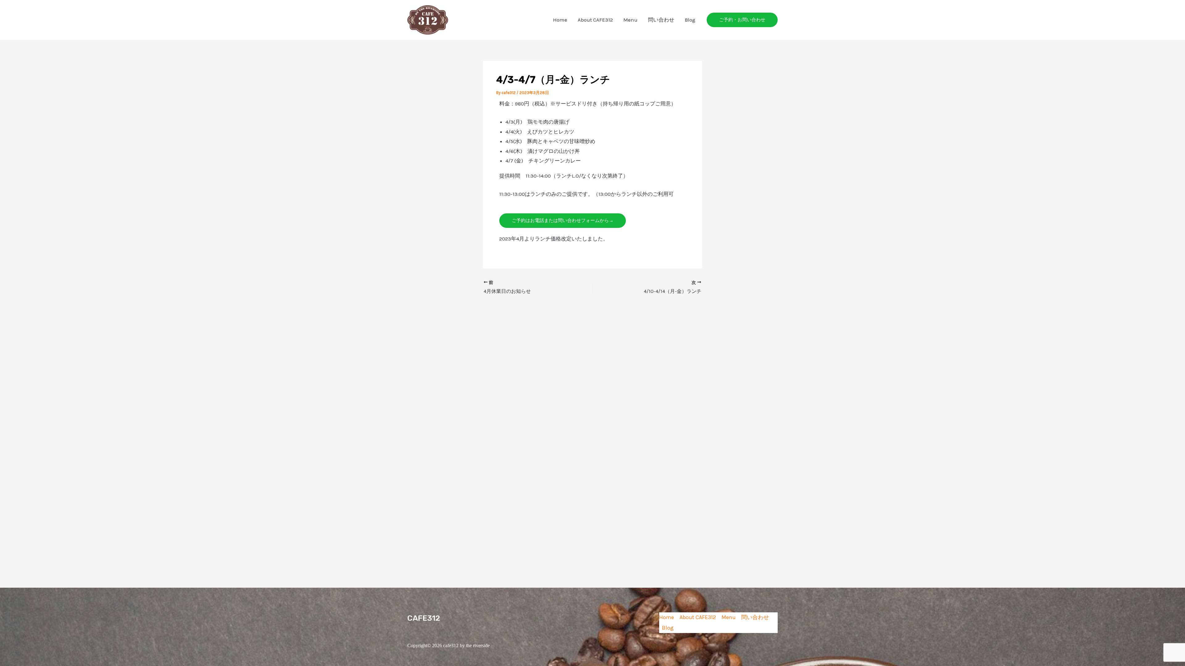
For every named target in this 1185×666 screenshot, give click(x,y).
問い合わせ (661, 20)
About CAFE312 (595, 20)
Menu (630, 20)
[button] (742, 20)
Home (560, 20)
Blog (690, 20)
